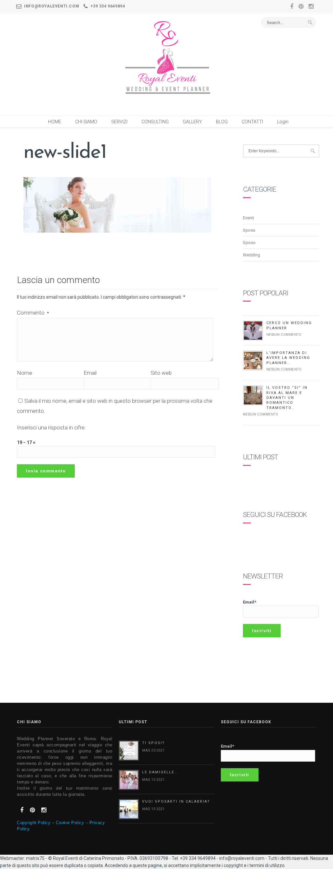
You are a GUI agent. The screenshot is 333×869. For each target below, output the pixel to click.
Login (282, 121)
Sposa (249, 230)
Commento (33, 312)
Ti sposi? (153, 743)
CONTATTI (252, 121)
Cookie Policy (70, 822)
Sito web (161, 373)
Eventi (248, 217)
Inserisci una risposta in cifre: (51, 427)
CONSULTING (155, 121)
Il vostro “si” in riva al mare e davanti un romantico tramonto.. (287, 398)
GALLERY (192, 121)
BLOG (222, 121)
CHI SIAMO (86, 121)
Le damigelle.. (160, 772)
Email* (249, 602)
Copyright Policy (33, 822)
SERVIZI (119, 121)
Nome (24, 373)
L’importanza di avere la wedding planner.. (288, 358)
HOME (54, 121)
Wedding (251, 254)
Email (90, 373)
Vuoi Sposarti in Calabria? (176, 801)
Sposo (249, 242)
